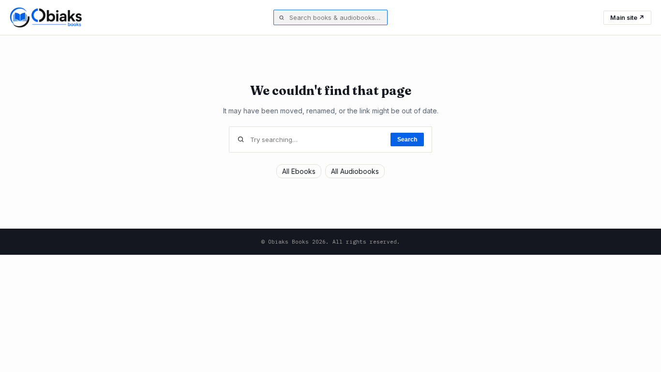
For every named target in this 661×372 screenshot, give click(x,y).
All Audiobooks (355, 171)
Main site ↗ (627, 17)
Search (407, 139)
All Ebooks (298, 171)
